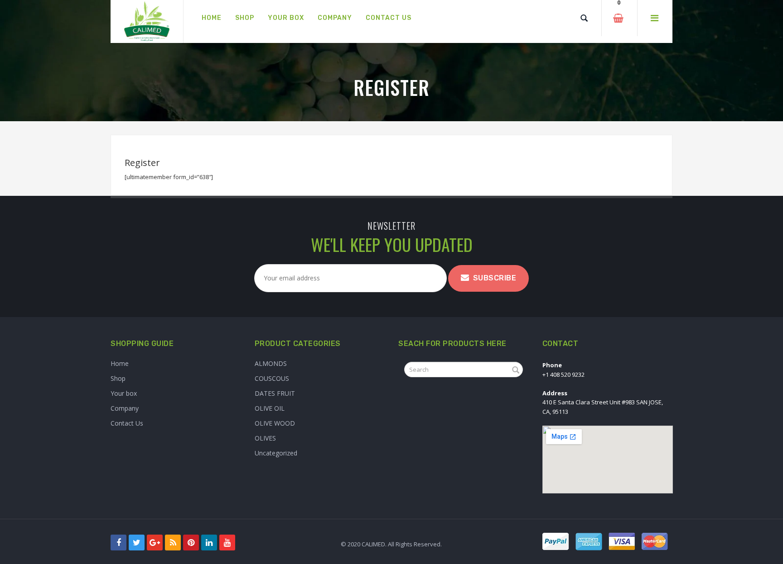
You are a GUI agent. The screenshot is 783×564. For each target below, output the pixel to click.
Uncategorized (276, 453)
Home (120, 363)
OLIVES (265, 438)
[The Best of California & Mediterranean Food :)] (146, 21)
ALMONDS (271, 363)
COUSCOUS (272, 378)
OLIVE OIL (270, 408)
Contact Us (127, 423)
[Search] (584, 18)
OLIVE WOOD (275, 423)
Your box (124, 393)
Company (125, 408)
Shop (118, 378)
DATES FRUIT (275, 393)
